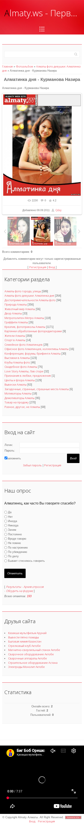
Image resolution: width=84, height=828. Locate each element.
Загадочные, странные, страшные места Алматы (37, 389)
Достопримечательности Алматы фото (30, 300)
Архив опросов (33, 587)
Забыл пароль (32, 465)
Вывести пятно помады (23, 637)
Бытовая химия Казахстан (24, 641)
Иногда (12, 521)
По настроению (18, 547)
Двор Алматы (13, 313)
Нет (10, 516)
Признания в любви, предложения (28, 376)
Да (9, 512)
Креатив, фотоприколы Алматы (25, 327)
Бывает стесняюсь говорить (26, 560)
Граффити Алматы (16, 322)
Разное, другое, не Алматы (22, 407)
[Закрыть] (36, 100)
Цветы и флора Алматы (20, 380)
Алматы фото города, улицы (23, 291)
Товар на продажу (17, 402)
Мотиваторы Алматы (18, 393)
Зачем (12, 529)
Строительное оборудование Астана (33, 663)
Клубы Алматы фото (17, 362)
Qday (58, 210)
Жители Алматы (15, 336)
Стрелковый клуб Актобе (24, 646)
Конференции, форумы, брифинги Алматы (33, 353)
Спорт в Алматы (15, 340)
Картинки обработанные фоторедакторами (33, 331)
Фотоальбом (24, 66)
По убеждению (17, 552)
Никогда (13, 525)
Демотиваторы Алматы (19, 398)
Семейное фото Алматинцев (24, 345)
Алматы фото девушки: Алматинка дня (29, 295)
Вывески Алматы (15, 384)
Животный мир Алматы (20, 309)
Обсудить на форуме (19, 591)
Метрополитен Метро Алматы (24, 318)
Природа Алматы (16, 304)
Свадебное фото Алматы (21, 367)
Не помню (14, 543)
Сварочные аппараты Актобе (27, 658)
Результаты (13, 587)
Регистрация (37, 267)
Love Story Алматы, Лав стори (24, 371)
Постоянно (15, 534)
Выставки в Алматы (17, 358)
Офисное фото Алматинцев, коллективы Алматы (36, 349)
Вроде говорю (17, 538)
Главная (7, 66)
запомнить (14, 458)
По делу (13, 556)
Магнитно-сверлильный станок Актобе (34, 650)
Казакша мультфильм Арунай (27, 633)
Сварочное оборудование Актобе (31, 654)
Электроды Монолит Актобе (26, 667)
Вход (52, 267)
